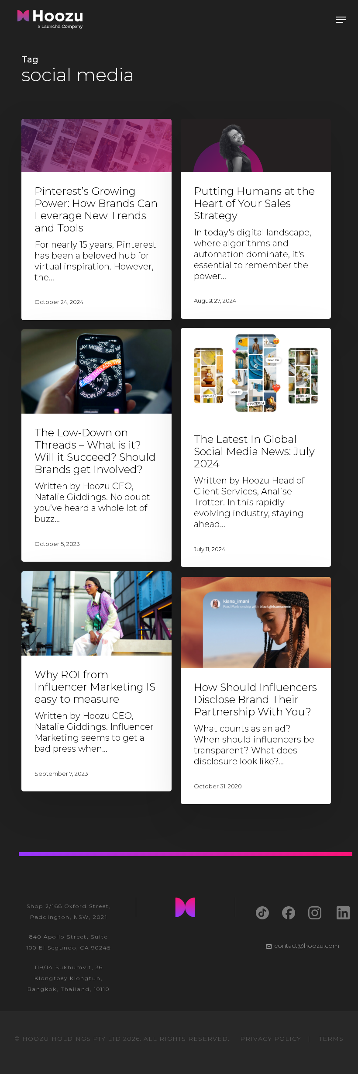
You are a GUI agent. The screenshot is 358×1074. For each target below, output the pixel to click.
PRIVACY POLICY (270, 1039)
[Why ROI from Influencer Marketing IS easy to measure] (96, 681)
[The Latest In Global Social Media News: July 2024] (256, 447)
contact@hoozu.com (306, 946)
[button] (341, 19)
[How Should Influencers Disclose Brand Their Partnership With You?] (256, 691)
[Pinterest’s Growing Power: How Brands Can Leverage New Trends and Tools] (96, 219)
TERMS (331, 1039)
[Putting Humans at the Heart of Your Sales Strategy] (256, 219)
